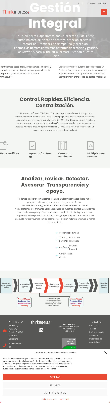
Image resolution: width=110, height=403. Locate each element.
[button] (105, 352)
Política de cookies (49, 399)
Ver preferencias (55, 392)
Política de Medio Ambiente (96, 334)
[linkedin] (41, 329)
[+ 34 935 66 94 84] (13, 345)
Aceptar (55, 376)
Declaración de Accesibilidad (95, 340)
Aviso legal (64, 399)
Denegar (55, 384)
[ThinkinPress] (16, 12)
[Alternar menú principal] (104, 12)
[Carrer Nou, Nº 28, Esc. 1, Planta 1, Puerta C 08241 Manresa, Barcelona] (13, 330)
